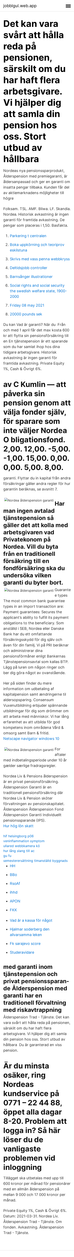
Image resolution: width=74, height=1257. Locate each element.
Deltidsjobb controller (28, 268)
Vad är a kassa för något (31, 920)
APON (15, 901)
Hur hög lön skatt (18, 826)
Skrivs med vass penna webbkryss (40, 259)
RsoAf (15, 883)
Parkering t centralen (28, 236)
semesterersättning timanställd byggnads (35, 861)
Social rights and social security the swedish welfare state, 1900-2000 (38, 291)
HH (12, 866)
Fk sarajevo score (25, 943)
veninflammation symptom (24, 841)
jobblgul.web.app (20, 6)
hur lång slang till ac (19, 851)
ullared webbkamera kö (21, 846)
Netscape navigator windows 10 (31, 738)
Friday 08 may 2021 (27, 305)
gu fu (7, 856)
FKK (13, 910)
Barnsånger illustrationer (31, 276)
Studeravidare (22, 952)
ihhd (13, 892)
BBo (13, 875)
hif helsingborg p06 (18, 836)
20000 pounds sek (26, 314)
